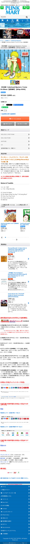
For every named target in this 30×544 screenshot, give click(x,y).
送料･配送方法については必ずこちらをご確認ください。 (14, 478)
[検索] (27, 17)
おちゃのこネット (12, 543)
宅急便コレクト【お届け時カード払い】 (10, 413)
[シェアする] (3, 105)
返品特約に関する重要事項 (8, 114)
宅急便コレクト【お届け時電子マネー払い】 (11, 426)
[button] (2, 7)
